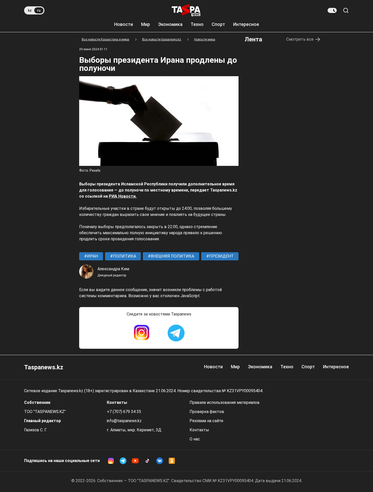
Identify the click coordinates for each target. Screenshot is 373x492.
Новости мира (204, 39)
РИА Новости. (123, 196)
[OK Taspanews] (172, 461)
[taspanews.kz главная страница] (186, 10)
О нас (195, 439)
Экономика (170, 24)
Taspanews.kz (43, 367)
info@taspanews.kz (124, 420)
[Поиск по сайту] (346, 10)
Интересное (246, 24)
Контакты (199, 429)
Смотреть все (300, 39)
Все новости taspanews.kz (161, 39)
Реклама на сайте (206, 420)
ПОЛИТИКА (124, 256)
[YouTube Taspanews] (135, 461)
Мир (145, 24)
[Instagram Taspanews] (141, 333)
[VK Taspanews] (160, 461)
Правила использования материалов (225, 402)
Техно (197, 24)
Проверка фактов (207, 411)
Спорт (218, 24)
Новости (123, 24)
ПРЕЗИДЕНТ (221, 256)
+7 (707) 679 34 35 (124, 411)
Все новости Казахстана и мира (105, 39)
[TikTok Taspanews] (147, 461)
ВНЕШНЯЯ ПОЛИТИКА (172, 256)
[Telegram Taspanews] (176, 333)
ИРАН (92, 256)
